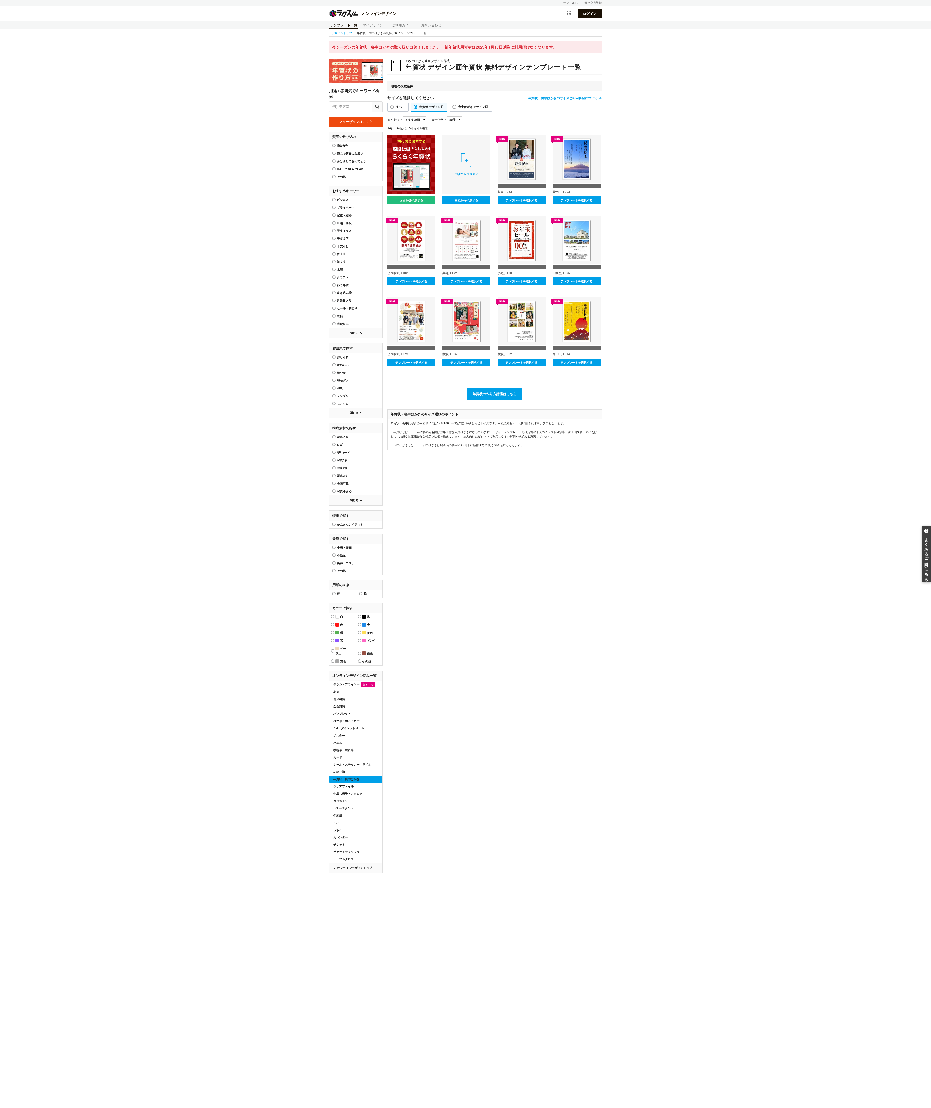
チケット (339, 844)
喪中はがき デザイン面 (473, 107)
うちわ (337, 830)
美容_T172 (449, 273)
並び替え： (395, 120)
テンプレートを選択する (522, 200)
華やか (341, 372)
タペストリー (342, 801)
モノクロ (343, 403)
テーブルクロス (343, 859)
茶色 (370, 653)
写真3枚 (342, 475)
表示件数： (439, 120)
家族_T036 (449, 354)
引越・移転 (344, 223)
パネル (337, 742)
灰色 (343, 661)
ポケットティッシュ (346, 852)
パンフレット (342, 713)
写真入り (343, 437)
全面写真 (343, 483)
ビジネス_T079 (397, 354)
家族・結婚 (344, 215)
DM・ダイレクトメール (348, 728)
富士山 (341, 254)
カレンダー (340, 837)
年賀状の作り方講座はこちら (495, 394)
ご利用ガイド (402, 25)
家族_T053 (505, 192)
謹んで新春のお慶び (350, 153)
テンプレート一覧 (343, 25)
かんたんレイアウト (350, 524)
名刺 (336, 692)
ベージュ (340, 651)
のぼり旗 (339, 772)
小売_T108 (505, 273)
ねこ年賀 (343, 285)
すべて (400, 107)
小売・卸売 (344, 547)
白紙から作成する (466, 200)
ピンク (371, 640)
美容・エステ (345, 563)
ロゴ (340, 444)
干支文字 (343, 238)
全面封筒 (339, 706)
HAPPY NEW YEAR (350, 169)
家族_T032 (505, 354)
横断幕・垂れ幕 (343, 750)
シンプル (343, 396)
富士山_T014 (561, 354)
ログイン (589, 14)
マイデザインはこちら (356, 122)
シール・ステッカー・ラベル (352, 764)
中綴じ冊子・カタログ (347, 793)
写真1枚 (342, 460)
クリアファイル (343, 786)
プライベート (345, 207)
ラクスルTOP (571, 3)
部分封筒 (339, 699)
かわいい (343, 365)
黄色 (370, 633)
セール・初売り (347, 308)
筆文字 (341, 262)
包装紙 (337, 815)
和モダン (343, 380)
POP (336, 823)
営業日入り (344, 300)
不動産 (341, 555)
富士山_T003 (561, 192)
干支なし (343, 246)
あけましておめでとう (351, 161)
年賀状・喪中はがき (346, 779)
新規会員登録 (593, 3)
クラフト (343, 277)
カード (337, 757)
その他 (341, 571)
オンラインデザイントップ (354, 868)
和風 (340, 388)
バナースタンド (343, 808)
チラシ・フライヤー (353, 684)
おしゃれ (343, 357)
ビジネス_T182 (397, 273)
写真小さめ (344, 491)
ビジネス (343, 200)
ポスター (339, 735)
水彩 (340, 269)
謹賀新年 (343, 145)
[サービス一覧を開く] (569, 13)
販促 (340, 316)
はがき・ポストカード (347, 721)
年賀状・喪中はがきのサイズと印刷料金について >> (565, 98)
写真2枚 (342, 468)
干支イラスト (345, 231)
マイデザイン (373, 25)
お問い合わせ (431, 25)
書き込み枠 (344, 293)
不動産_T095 (561, 273)
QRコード (343, 452)
